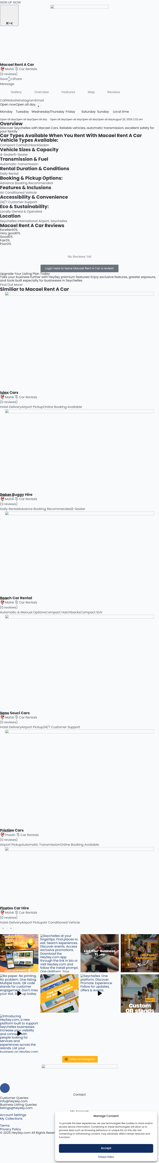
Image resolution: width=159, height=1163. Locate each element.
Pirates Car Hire (14, 908)
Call (3, 100)
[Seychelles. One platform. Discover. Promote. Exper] (99, 993)
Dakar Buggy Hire (16, 494)
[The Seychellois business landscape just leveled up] (19, 953)
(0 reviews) (9, 74)
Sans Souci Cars (15, 713)
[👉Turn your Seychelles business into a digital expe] (99, 953)
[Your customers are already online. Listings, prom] (59, 993)
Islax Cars (9, 392)
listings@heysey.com (16, 1108)
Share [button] (17, 79)
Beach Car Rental (16, 598)
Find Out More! (11, 284)
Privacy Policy (106, 1156)
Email (39, 100)
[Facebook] (5, 1088)
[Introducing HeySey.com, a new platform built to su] (19, 1034)
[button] (4, 78)
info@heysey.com (14, 1101)
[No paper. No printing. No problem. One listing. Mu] (19, 993)
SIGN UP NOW (10, 2)
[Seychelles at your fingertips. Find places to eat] (59, 953)
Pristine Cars (12, 830)
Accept (106, 1148)
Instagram (27, 100)
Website (12, 100)
